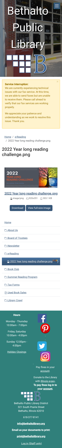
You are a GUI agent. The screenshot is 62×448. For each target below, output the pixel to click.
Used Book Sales (16, 292)
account (44, 370)
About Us (12, 230)
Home (7, 136)
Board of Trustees (17, 238)
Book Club (13, 269)
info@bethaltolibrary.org (31, 423)
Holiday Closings (16, 351)
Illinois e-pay (48, 381)
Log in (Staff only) (31, 443)
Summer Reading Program (22, 276)
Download (17, 207)
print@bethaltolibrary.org (31, 436)
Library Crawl (14, 300)
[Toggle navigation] (57, 6)
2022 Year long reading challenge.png (31, 193)
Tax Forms (13, 284)
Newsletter (13, 245)
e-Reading (20, 136)
